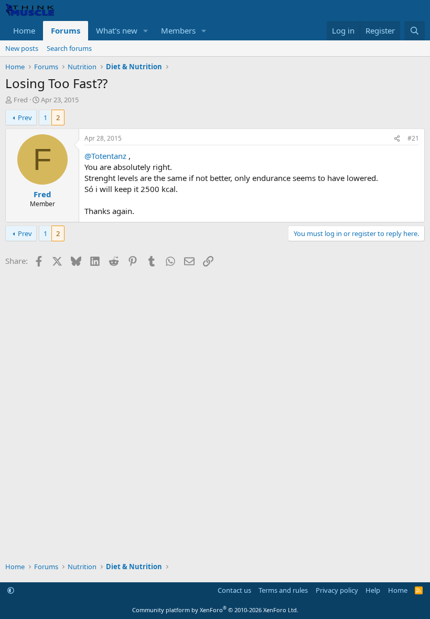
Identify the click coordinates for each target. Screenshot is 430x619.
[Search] (414, 30)
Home (24, 30)
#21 (413, 138)
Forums (65, 30)
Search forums (69, 48)
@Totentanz (105, 156)
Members (178, 30)
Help (373, 590)
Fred (21, 99)
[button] (145, 30)
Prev (25, 117)
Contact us (234, 590)
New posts (21, 48)
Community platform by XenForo (215, 610)
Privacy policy (337, 590)
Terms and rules (283, 590)
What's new (116, 30)
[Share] (397, 139)
